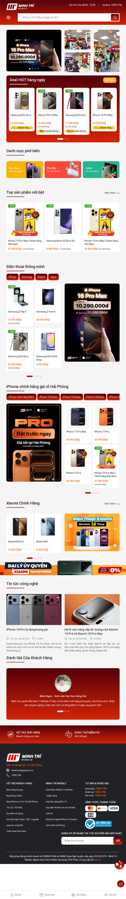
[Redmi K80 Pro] (19, 527)
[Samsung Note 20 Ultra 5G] (63, 221)
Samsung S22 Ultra (75, 115)
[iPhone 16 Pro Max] (104, 100)
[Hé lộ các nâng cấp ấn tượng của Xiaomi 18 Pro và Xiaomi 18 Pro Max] (92, 609)
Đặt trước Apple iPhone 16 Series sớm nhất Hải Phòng (61, 822)
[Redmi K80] (48, 527)
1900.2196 (116, 5)
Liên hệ (49, 813)
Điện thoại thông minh (25, 266)
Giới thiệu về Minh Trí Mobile (59, 790)
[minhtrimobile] (78, 39)
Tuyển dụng (51, 795)
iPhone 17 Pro (101, 431)
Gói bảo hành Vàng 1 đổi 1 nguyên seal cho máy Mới (22, 822)
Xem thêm (110, 193)
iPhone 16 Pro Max (103, 115)
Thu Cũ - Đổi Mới (14, 807)
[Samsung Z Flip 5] (19, 297)
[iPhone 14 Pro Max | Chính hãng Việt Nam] (101, 221)
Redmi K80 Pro (16, 541)
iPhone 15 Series (72, 397)
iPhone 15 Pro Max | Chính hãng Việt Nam (24, 242)
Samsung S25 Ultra (20, 115)
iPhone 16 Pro (73, 473)
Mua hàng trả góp (14, 790)
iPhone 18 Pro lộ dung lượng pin (27, 629)
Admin (97, 859)
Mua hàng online (14, 795)
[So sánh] (120, 883)
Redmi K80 (42, 541)
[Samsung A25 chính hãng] (48, 341)
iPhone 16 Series (48, 397)
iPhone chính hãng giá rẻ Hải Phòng (37, 386)
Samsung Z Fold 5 (45, 311)
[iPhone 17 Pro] (106, 417)
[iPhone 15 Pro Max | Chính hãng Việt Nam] (24, 221)
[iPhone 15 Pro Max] (49, 100)
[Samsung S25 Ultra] (21, 100)
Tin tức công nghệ (22, 583)
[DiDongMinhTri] (92, 322)
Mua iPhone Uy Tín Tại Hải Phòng (22, 801)
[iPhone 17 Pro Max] (78, 417)
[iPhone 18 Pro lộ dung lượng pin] (33, 609)
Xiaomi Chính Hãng (23, 503)
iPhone (12, 277)
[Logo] (33, 6)
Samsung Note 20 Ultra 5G (60, 241)
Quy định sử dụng (14, 813)
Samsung (27, 277)
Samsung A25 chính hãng (46, 358)
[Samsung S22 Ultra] (76, 100)
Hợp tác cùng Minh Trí (56, 801)
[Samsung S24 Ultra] (19, 341)
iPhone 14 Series (95, 397)
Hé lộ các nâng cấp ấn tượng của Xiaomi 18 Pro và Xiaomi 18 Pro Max (91, 631)
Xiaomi (41, 277)
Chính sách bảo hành (16, 831)
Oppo (53, 277)
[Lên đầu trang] (120, 875)
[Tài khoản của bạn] (8, 17)
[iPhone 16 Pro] (78, 458)
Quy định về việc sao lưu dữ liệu (60, 807)
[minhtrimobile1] (78, 62)
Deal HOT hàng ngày (27, 80)
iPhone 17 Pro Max (76, 431)
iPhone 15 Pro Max (48, 115)
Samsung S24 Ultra (18, 356)
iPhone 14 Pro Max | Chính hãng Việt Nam (101, 242)
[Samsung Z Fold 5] (48, 297)
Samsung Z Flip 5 (17, 311)
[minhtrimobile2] (107, 51)
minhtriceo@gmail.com (22, 770)
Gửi (118, 840)
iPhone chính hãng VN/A (21, 397)
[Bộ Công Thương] (98, 823)
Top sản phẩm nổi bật (25, 192)
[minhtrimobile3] (33, 50)
